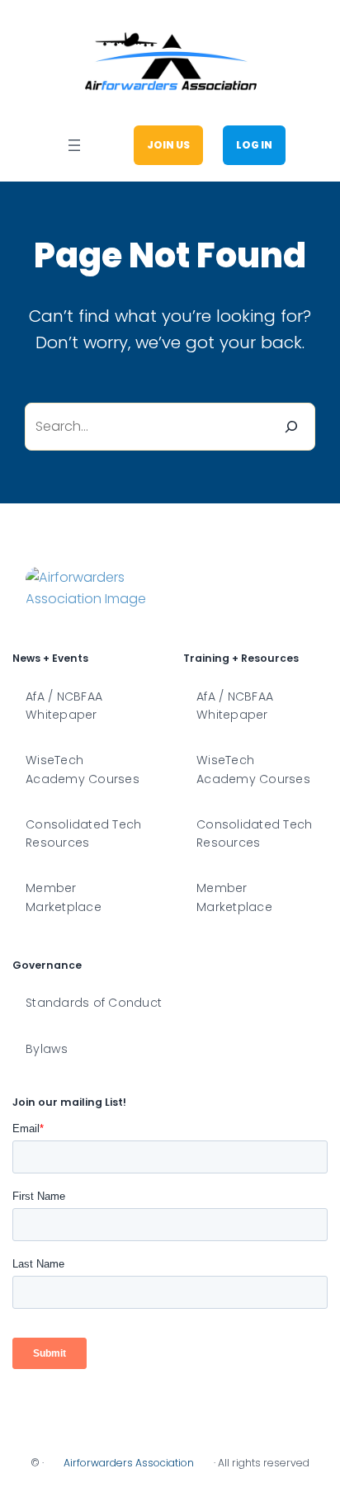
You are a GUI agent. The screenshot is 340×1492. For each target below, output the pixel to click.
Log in (254, 145)
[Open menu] (74, 145)
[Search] (291, 426)
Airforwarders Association (129, 1463)
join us (168, 145)
